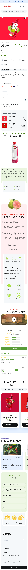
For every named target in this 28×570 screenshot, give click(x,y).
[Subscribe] (23, 540)
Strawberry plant (7, 459)
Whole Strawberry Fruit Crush (10, 417)
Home (2, 15)
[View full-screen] (25, 18)
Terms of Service (5, 562)
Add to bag (10, 425)
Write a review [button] (14, 348)
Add (24, 119)
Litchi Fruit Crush (13, 117)
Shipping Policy (22, 562)
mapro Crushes (8, 15)
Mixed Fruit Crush (13, 124)
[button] (2, 6)
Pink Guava (6, 86)
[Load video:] (14, 319)
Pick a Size (3, 90)
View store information (8, 108)
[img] (4, 357)
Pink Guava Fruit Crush (17, 15)
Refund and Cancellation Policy (14, 562)
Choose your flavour (6, 83)
